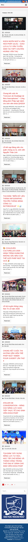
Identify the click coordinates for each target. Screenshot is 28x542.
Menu (2, 4)
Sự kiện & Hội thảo (18, 34)
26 (12, 484)
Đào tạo (6, 34)
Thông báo (12, 243)
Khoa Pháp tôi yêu (13, 241)
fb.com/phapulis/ (17, 539)
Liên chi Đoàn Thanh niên (18, 140)
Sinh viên (11, 34)
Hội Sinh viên (8, 140)
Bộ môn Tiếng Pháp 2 (10, 86)
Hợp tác (6, 189)
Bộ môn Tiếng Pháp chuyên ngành (13, 296)
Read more (7, 63)
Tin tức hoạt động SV (11, 191)
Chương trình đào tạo (10, 187)
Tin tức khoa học (21, 191)
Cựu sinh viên (8, 448)
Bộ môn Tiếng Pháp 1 (10, 398)
